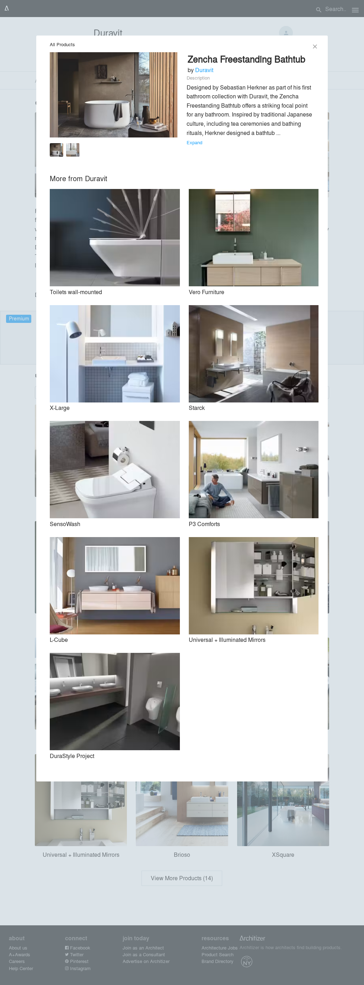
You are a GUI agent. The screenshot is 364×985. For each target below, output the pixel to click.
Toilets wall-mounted (76, 292)
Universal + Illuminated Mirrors (227, 639)
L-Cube (59, 639)
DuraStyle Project (72, 756)
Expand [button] (194, 142)
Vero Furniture (206, 292)
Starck (197, 408)
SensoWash (65, 524)
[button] (56, 151)
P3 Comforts (204, 524)
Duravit (204, 70)
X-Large (60, 408)
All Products (62, 44)
